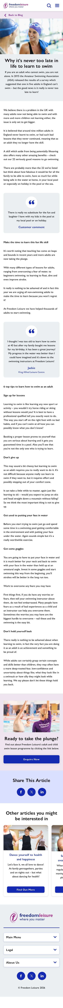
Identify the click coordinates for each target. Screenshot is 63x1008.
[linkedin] (42, 792)
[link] (57, 5)
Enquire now (31, 759)
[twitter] (31, 792)
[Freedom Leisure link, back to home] (16, 5)
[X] (31, 976)
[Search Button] (49, 5)
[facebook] (21, 792)
